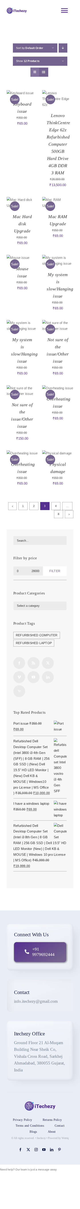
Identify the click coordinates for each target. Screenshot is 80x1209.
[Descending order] (63, 48)
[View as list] (43, 72)
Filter (54, 571)
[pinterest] (59, 1149)
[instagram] (36, 1149)
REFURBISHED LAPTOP (34, 643)
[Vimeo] (19, 677)
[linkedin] (51, 1149)
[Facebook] (19, 663)
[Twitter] (48, 663)
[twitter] (28, 1149)
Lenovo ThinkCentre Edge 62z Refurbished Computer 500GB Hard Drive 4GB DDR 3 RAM (58, 144)
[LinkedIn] (48, 677)
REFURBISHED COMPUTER (37, 635)
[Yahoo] (19, 691)
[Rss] (33, 663)
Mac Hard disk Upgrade (22, 223)
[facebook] (20, 1149)
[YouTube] (33, 677)
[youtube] (44, 1149)
